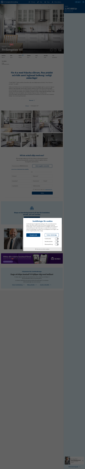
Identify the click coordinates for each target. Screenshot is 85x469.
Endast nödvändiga (52, 235)
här (42, 230)
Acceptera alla (33, 235)
